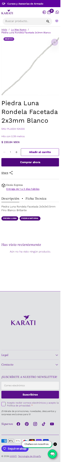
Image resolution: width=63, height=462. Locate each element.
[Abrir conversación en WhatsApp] (57, 12)
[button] (56, 20)
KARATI (13, 456)
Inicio (4, 29)
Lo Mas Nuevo (18, 29)
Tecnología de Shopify (29, 456)
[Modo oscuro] (44, 12)
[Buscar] (47, 21)
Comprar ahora (30, 162)
